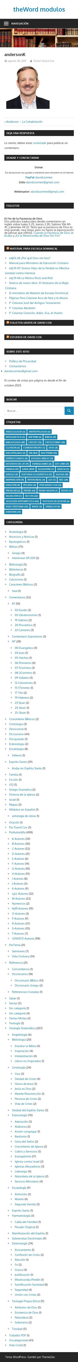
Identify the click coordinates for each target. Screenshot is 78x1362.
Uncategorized (18, 1340)
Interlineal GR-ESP (23, 558)
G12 (11, 784)
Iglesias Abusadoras (27, 1166)
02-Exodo (21, 610)
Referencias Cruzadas (25, 992)
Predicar (13, 490)
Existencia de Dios (26, 1312)
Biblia (50, 437)
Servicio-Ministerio (27, 1181)
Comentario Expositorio (27, 636)
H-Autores (18, 874)
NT (14, 641)
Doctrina (49, 453)
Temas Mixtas (18, 1018)
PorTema (14, 945)
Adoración (21, 1121)
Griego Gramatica (20, 789)
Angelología (15, 431)
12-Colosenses (24, 683)
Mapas (13, 804)
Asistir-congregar (26, 1131)
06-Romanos (23, 663)
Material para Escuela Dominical (34, 248)
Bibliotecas (16, 569)
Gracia (19, 1270)
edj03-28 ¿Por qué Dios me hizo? (29, 258)
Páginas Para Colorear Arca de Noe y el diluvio (38, 298)
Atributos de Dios (26, 1307)
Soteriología (19, 1243)
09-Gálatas (22, 677)
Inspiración (15, 479)
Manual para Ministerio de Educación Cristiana (38, 263)
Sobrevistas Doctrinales (27, 1238)
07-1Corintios (23, 668)
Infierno (17, 755)
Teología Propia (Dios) (26, 1301)
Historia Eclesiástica (36, 474)
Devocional (16, 729)
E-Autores (18, 859)
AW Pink (34, 437)
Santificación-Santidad (29, 1284)
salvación (14, 495)
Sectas (31, 495)
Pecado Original (25, 1227)
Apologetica (15, 437)
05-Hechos (22, 658)
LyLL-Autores (20, 893)
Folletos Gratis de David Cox (31, 322)
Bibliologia (15, 442)
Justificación (22, 1275)
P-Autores (18, 918)
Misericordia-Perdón (28, 1279)
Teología (14, 1023)
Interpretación (24, 1056)
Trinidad (17, 1329)
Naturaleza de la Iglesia (29, 1176)
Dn (33, 453)
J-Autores (17, 883)
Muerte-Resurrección (28, 1093)
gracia (63, 469)
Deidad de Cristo (25, 1079)
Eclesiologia (16, 744)
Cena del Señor (24, 1141)
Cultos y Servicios (26, 1151)
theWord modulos (39, 9)
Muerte (19, 1199)
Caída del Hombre (26, 1222)
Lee (52, 479)
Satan (12, 998)
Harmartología (21, 1215)
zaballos (52, 506)
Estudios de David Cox (26, 337)
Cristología (19, 1067)
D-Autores (18, 854)
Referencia (16, 962)
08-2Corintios (23, 673)
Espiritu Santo (18, 762)
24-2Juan (20, 707)
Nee (63, 479)
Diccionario (16, 734)
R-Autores (18, 923)
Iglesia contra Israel (27, 1161)
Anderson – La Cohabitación (24, 121)
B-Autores (18, 844)
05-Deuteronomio (26, 615)
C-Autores (18, 848)
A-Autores (18, 839)
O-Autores (18, 913)
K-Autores (18, 888)
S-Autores (18, 928)
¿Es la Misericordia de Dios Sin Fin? (37, 235)
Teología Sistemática (22, 1028)
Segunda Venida (25, 1204)
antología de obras (24, 816)
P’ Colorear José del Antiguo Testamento (35, 303)
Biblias (13, 546)
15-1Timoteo (22, 688)
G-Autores (18, 868)
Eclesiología (19, 1115)
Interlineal (36, 479)
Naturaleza (21, 1317)
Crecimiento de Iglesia (29, 1146)
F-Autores (18, 863)
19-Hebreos (22, 697)
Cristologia (16, 724)
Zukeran (13, 511)
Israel (12, 799)
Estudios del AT (17, 463)
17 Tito (19, 692)
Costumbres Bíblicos (22, 719)
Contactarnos (17, 366)
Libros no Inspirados (28, 1061)
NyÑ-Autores (20, 908)
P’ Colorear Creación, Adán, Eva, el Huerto (35, 313)
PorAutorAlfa (17, 832)
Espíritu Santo (17, 458)
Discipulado (16, 739)
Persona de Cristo (26, 1099)
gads (28, 469)
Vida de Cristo (24, 1104)
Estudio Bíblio (42, 458)
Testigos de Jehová (55, 501)
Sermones (18, 951)
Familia (13, 774)
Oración (13, 485)
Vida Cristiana (17, 506)
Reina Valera (48, 490)
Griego (12, 474)
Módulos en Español (22, 809)
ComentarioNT (34, 447)
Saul (14, 591)
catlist (35, 442)
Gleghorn (46, 469)
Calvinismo (16, 579)
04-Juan (20, 653)
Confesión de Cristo (27, 1255)
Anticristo (21, 1194)
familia (12, 469)
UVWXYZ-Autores (23, 938)
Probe (29, 490)
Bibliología (16, 564)
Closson (13, 447)
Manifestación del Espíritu (28, 1233)
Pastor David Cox (43, 60)
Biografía (14, 574)
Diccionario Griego (27, 985)
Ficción (13, 779)
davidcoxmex (39, 177)
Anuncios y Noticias (21, 537)
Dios (53, 447)
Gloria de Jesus (24, 1084)
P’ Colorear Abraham (22, 308)
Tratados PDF (17, 1335)
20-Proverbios (24, 625)
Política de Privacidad (22, 361)
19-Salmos (21, 620)
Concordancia (21, 969)
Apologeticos (17, 541)
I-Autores (17, 878)
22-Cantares (22, 630)
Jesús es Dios (23, 1089)
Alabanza (21, 1126)
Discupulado (15, 453)
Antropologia (39, 431)
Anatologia (16, 532)
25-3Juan (20, 712)
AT (13, 603)
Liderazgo (21, 1171)
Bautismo (21, 1136)
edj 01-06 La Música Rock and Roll (31, 278)
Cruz (17, 1074)
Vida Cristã (16, 1345)
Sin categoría (17, 1008)
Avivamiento (23, 1250)
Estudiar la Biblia (25, 1046)
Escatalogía (19, 1188)
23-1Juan (20, 703)
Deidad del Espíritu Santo (28, 1110)
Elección (20, 1260)
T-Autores (18, 933)
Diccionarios (20, 974)
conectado (39, 143)
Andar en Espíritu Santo (27, 768)
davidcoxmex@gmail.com (42, 182)
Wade (37, 506)
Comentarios (17, 597)
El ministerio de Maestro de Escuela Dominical (38, 293)
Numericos (19, 903)
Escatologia (16, 749)
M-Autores (18, 898)
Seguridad (21, 1290)
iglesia (62, 474)
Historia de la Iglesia (22, 794)
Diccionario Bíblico (27, 980)
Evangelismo (41, 463)
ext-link (62, 463)
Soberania (21, 1322)
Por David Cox (50, 485)
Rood (66, 490)
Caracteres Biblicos (21, 584)
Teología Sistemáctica (22, 501)
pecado (29, 485)
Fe (16, 1264)
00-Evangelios (24, 648)
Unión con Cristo (25, 1294)
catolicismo (55, 442)
